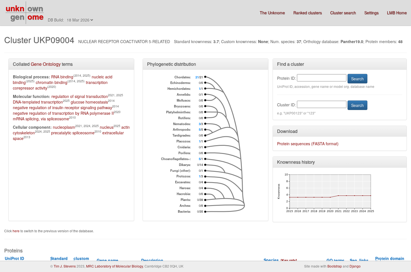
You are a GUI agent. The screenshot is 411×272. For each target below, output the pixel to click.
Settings (371, 12)
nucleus (107, 127)
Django (355, 266)
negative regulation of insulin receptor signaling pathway (62, 107)
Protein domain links (389, 260)
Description (152, 260)
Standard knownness (61, 260)
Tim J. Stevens (65, 266)
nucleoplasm (64, 127)
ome (35, 16)
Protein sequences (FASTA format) (308, 143)
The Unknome (272, 12)
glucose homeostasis (89, 102)
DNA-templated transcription (38, 102)
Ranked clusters (307, 12)
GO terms (335, 260)
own (35, 8)
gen (17, 16)
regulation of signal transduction (79, 96)
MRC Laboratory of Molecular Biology (114, 266)
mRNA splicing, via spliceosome (41, 118)
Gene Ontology (46, 64)
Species (271, 260)
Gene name (107, 260)
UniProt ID (16, 260)
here (16, 230)
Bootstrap (334, 266)
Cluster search (343, 12)
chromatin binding (51, 82)
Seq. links (359, 260)
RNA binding (62, 76)
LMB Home (397, 12)
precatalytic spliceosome (73, 132)
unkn (15, 8)
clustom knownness (85, 260)
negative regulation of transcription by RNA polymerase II (63, 113)
